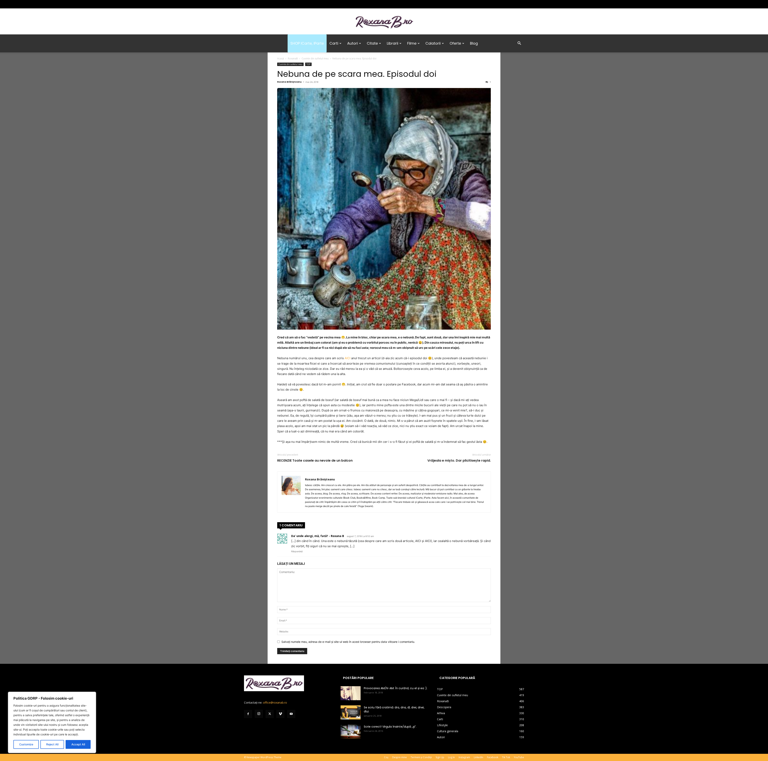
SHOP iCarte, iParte (307, 43)
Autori (352, 43)
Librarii (392, 43)
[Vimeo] (267, 4)
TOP (308, 64)
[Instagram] (254, 4)
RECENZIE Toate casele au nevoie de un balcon (315, 460)
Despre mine (399, 757)
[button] (519, 44)
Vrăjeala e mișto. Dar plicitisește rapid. (459, 460)
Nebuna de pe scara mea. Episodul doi (357, 74)
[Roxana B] (384, 22)
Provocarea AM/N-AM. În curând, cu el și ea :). (395, 688)
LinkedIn (478, 757)
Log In (451, 757)
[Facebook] (247, 4)
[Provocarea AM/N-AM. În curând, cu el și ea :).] (351, 693)
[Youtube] (273, 4)
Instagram (464, 757)
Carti (333, 43)
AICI (347, 358)
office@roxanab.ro (275, 702)
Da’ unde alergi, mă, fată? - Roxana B (317, 536)
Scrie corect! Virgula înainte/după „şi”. (390, 727)
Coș (386, 757)
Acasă (280, 58)
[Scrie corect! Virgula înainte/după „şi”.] (351, 732)
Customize (26, 744)
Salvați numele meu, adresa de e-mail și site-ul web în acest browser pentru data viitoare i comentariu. (348, 641)
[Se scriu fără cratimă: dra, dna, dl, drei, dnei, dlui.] (351, 712)
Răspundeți (297, 551)
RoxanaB (293, 58)
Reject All (52, 744)
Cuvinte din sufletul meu (315, 58)
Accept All (78, 744)
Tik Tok (506, 757)
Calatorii (433, 43)
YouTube (519, 757)
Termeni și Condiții (421, 757)
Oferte (455, 43)
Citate (372, 43)
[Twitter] (260, 4)
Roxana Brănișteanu (289, 81)
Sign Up (440, 757)
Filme (411, 43)
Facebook (492, 757)
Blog (474, 43)
